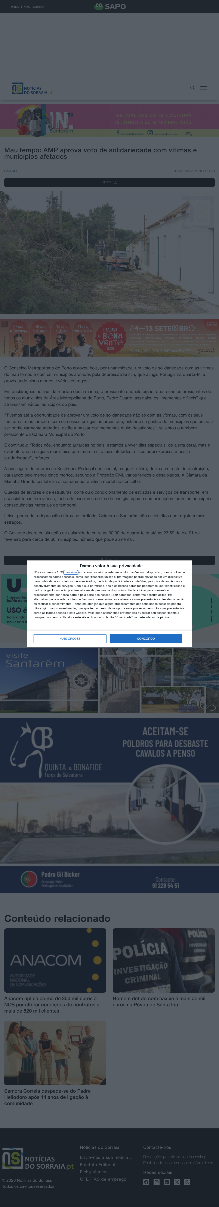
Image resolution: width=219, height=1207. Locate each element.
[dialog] (109, 603)
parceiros (71, 572)
